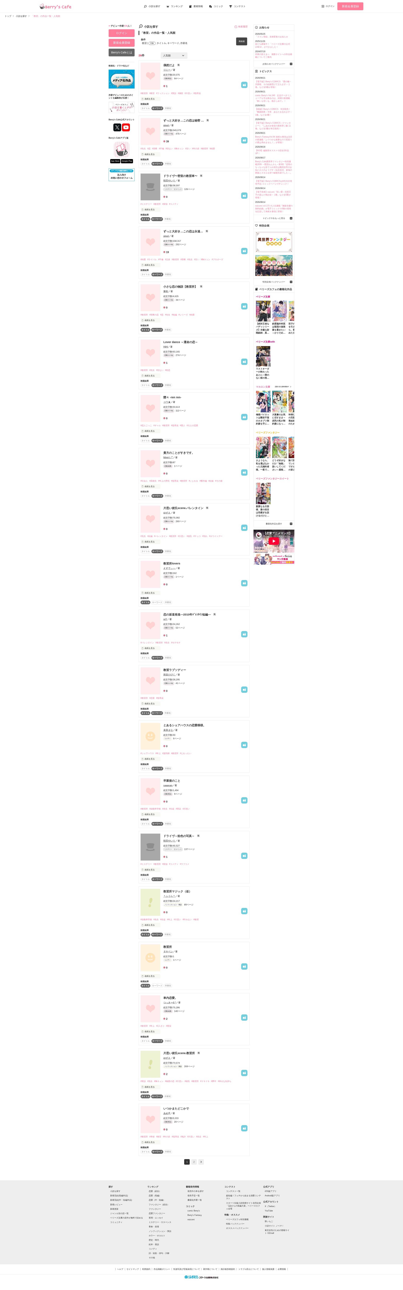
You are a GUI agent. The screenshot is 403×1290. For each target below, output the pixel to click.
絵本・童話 (154, 1244)
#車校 (152, 1137)
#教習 (196, 919)
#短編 (174, 315)
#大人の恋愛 (192, 425)
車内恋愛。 (170, 997)
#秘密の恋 (169, 1081)
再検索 (242, 41)
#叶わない (187, 919)
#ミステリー (146, 204)
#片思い (188, 93)
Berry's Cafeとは (121, 52)
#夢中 (213, 1081)
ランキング (177, 6)
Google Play (127, 161)
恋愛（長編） (155, 1195)
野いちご (269, 1221)
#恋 (148, 148)
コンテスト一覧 (233, 1191)
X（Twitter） (270, 1206)
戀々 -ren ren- (172, 397)
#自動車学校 (155, 809)
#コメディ (173, 204)
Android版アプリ (272, 1195)
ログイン (330, 6)
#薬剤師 (166, 753)
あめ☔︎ (166, 1113)
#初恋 (167, 370)
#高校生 (153, 481)
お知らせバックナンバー (274, 64)
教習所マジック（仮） (177, 891)
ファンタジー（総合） (159, 1204)
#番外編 (203, 481)
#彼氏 (189, 536)
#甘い (187, 148)
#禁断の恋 (154, 315)
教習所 (167, 946)
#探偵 (164, 204)
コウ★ (166, 402)
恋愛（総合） (155, 1191)
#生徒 (171, 809)
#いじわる (193, 481)
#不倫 (161, 148)
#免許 (183, 1137)
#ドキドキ (205, 1081)
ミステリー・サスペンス (160, 1222)
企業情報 (282, 1269)
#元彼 (167, 259)
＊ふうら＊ (169, 896)
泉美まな (168, 730)
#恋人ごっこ (146, 425)
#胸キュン (179, 148)
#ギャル (157, 425)
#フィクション (163, 93)
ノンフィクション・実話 (160, 1231)
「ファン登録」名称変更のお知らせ (271, 37)
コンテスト (240, 6)
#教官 (152, 93)
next (201, 1162)
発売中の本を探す (195, 1191)
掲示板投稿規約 (228, 1269)
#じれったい (185, 753)
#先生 (143, 148)
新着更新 (114, 1209)
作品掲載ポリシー (162, 1269)
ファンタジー (155, 1209)
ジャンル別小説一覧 (119, 1213)
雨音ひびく (169, 674)
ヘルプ (120, 1269)
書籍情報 (198, 6)
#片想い (186, 809)
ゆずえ (166, 512)
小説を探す (154, 6)
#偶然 (180, 93)
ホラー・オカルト (157, 1235)
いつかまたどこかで (176, 1108)
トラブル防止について (248, 1269)
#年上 (158, 753)
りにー (166, 70)
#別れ (204, 536)
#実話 (173, 93)
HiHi (165, 346)
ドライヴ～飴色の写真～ (179, 836)
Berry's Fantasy (194, 1215)
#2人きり (160, 1026)
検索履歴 (243, 26)
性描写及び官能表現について (186, 1269)
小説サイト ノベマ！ (274, 1226)
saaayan (167, 785)
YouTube (269, 1211)
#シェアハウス (147, 753)
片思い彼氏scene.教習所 (179, 1053)
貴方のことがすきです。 (179, 452)
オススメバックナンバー (237, 1228)
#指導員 (197, 93)
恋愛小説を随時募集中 (282, 386)
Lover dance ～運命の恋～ (180, 342)
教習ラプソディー (174, 670)
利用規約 (146, 1269)
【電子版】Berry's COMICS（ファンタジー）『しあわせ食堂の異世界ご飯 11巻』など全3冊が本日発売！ (273, 126)
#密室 (168, 1026)
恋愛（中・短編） (157, 1200)
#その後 (218, 481)
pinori (166, 125)
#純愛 (212, 148)
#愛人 (182, 425)
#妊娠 (211, 481)
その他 (152, 1257)
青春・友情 (154, 1226)
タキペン (168, 951)
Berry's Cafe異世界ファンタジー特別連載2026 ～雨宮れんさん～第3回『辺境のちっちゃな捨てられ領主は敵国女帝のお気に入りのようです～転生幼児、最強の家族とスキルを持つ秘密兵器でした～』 (273, 167)
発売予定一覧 (193, 1195)
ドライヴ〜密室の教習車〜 (180, 175)
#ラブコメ (184, 864)
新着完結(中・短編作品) (121, 1200)
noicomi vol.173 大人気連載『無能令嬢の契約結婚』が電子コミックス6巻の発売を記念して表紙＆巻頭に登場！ (274, 209)
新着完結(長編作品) (119, 1195)
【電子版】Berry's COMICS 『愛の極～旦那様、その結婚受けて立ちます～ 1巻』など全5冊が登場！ (273, 84)
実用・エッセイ (156, 1218)
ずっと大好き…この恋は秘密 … (184, 120)
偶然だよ (169, 65)
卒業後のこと (171, 780)
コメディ (153, 1249)
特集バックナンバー (235, 1224)
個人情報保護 (268, 1269)
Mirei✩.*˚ (168, 457)
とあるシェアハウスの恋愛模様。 (184, 725)
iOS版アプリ (270, 1191)
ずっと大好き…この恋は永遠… (183, 231)
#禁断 (154, 148)
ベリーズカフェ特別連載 (237, 1219)
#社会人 (144, 481)
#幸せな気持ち (224, 1081)
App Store (115, 161)
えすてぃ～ (169, 568)
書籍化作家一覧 (194, 1200)
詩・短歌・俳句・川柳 (159, 1253)
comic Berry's (193, 1211)
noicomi (191, 1219)
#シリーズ (183, 315)
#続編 (150, 536)
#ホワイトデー (215, 536)
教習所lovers (171, 563)
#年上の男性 (164, 481)
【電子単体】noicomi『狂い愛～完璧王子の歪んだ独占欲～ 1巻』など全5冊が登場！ (273, 195)
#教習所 (144, 93)
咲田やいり (169, 180)
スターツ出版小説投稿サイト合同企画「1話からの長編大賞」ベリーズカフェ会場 (243, 1206)
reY (165, 619)
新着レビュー (116, 1204)
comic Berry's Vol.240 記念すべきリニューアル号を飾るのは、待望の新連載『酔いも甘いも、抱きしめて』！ (273, 98)
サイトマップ (133, 1269)
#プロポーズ (217, 259)
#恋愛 (152, 698)
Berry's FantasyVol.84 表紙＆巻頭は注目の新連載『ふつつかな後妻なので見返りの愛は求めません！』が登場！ (273, 140)
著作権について (210, 1269)
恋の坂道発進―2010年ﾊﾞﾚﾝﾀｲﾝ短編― (187, 614)
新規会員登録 (350, 6)
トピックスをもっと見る (274, 218)
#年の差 (195, 148)
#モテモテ (175, 642)
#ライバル (152, 259)
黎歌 (165, 291)
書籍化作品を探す (274, 524)
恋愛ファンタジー (157, 1213)
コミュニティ (116, 1222)
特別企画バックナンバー (274, 282)
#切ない (169, 148)
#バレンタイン (160, 536)
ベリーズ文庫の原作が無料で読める (126, 1218)
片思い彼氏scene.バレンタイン (183, 508)
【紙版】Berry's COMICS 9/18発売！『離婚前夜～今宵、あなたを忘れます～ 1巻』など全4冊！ (273, 112)
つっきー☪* (169, 1002)
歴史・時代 (154, 1240)
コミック (218, 6)
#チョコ (197, 536)
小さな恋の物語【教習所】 (180, 286)
